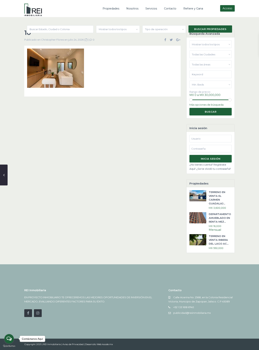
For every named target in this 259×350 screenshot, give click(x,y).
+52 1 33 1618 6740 (183, 307)
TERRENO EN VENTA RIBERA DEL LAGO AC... (218, 240)
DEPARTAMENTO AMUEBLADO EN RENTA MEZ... (220, 218)
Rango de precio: (200, 92)
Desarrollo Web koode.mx (99, 344)
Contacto (170, 8)
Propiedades (111, 8)
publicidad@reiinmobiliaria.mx (192, 312)
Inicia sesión (211, 158)
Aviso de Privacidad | (73, 344)
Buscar (210, 111)
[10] (55, 69)
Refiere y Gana (193, 8)
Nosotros (132, 8)
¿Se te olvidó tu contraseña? (213, 168)
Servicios (151, 8)
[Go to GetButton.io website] (9, 346)
